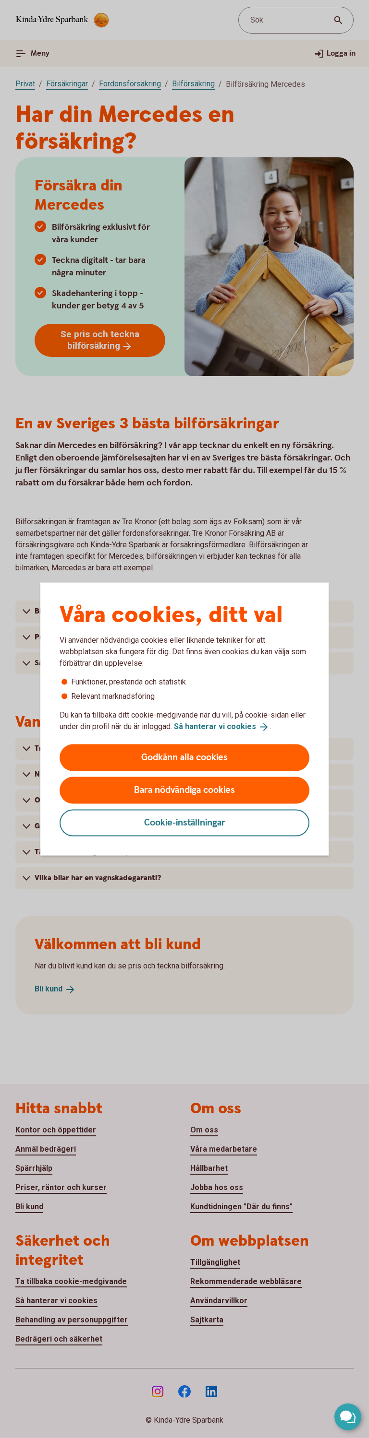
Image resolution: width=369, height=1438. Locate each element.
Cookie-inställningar (184, 822)
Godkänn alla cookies (184, 757)
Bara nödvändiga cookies (184, 790)
